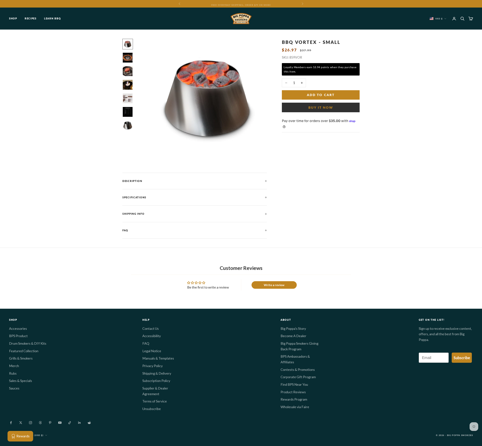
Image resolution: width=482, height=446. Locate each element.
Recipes (31, 18)
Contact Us (150, 328)
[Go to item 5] (127, 98)
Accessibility (151, 336)
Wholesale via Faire (295, 407)
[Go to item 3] (127, 71)
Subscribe (462, 357)
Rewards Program (294, 399)
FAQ (145, 343)
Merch (14, 366)
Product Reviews (293, 392)
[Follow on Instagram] (30, 423)
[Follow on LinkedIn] (79, 423)
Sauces (14, 388)
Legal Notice (151, 351)
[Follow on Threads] (40, 423)
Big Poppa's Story (293, 328)
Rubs (13, 373)
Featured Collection (23, 351)
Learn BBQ (52, 18)
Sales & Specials (20, 381)
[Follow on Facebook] (11, 423)
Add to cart (321, 95)
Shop (13, 18)
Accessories (18, 328)
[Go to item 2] (127, 57)
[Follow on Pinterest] (50, 423)
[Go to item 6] (127, 112)
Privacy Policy (152, 366)
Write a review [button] (274, 285)
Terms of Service (154, 401)
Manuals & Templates (158, 358)
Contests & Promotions (298, 369)
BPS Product (18, 336)
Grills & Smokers (21, 358)
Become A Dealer (293, 336)
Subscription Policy (156, 381)
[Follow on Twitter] (21, 423)
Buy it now (320, 107)
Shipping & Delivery (156, 373)
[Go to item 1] (127, 44)
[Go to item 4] (127, 84)
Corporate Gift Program (298, 377)
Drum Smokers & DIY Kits (27, 343)
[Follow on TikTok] (70, 423)
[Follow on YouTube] (60, 423)
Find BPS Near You (294, 384)
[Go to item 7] (127, 125)
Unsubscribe (151, 409)
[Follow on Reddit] (89, 423)
